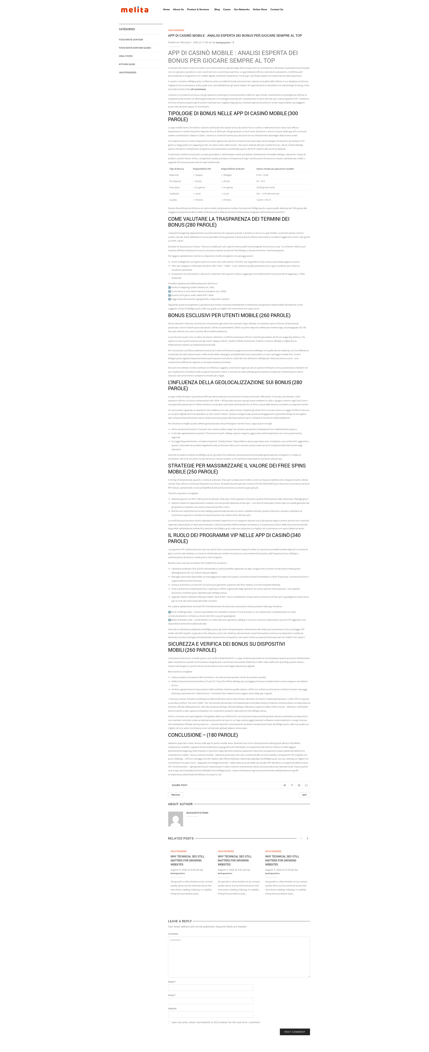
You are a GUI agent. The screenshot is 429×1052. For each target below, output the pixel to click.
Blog (217, 9)
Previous (175, 795)
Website (172, 1008)
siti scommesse (198, 89)
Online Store (260, 9)
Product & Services (198, 9)
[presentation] (300, 838)
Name (172, 981)
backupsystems (223, 42)
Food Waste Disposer (131, 39)
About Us (178, 9)
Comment (173, 933)
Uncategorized (176, 30)
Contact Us (276, 9)
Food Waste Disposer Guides (135, 47)
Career (227, 9)
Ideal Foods (126, 55)
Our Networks (242, 9)
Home (166, 9)
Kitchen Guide (127, 64)
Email (172, 995)
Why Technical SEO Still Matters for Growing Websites (188, 860)
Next (304, 795)
